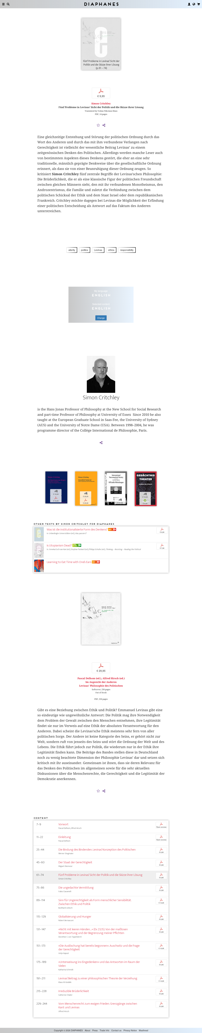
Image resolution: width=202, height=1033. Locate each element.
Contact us (116, 1030)
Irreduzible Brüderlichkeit (73, 991)
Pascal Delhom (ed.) (89, 678)
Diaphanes (101, 4)
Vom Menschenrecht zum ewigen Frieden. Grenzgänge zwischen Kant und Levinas (97, 1005)
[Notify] (98, 125)
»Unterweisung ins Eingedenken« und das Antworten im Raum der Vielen (99, 963)
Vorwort (63, 824)
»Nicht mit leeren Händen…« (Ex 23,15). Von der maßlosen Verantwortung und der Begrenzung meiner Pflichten (93, 931)
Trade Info (104, 1030)
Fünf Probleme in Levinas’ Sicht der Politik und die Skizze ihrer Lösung (100, 874)
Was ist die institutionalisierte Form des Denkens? (77, 529)
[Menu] (3, 4)
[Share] (104, 125)
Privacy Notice (130, 1030)
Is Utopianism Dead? (59, 545)
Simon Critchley (101, 103)
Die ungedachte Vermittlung (76, 887)
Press (95, 1030)
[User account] (189, 4)
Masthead (143, 1030)
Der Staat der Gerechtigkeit (75, 862)
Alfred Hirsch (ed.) (113, 678)
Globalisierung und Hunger (74, 916)
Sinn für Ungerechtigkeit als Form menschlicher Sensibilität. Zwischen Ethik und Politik (94, 902)
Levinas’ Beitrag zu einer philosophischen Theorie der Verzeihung (97, 978)
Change (101, 317)
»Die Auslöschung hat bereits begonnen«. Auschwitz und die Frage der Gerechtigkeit (99, 947)
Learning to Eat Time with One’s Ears (69, 562)
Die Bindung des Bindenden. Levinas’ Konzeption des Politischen (97, 849)
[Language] (194, 4)
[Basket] (198, 4)
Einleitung (64, 837)
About (87, 1030)
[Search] (8, 4)
